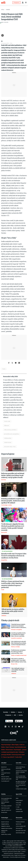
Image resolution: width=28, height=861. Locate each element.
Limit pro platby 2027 (21, 826)
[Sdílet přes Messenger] (15, 363)
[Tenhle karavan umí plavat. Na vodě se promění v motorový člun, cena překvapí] (5, 652)
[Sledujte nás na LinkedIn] (5, 726)
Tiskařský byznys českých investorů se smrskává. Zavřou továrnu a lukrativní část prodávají (18, 626)
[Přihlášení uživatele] (22, 2)
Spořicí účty (18, 824)
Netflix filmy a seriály (6, 834)
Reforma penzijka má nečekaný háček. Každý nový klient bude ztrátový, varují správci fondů (12, 475)
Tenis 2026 (18, 805)
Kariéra (21, 715)
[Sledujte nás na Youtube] (19, 726)
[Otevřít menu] (25, 2)
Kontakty (5, 712)
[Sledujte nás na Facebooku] (12, 726)
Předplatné (8, 715)
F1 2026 (17, 807)
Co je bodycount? (5, 781)
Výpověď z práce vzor (6, 810)
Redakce (13, 712)
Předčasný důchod (20, 821)
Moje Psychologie (6, 744)
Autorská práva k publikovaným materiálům (13, 847)
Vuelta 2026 (18, 757)
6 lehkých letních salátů (21, 789)
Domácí (8, 9)
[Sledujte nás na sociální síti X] (9, 726)
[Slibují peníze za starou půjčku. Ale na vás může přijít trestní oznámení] (14, 600)
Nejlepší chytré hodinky (6, 828)
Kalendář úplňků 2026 (6, 779)
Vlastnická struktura (18, 853)
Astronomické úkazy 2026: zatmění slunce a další (21, 777)
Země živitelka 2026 (20, 832)
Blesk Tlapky (15, 744)
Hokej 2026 (18, 802)
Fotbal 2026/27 (19, 800)
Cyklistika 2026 (19, 811)
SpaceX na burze (5, 821)
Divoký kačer (4, 812)
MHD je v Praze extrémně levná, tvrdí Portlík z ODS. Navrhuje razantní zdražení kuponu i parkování (12, 584)
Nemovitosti (9, 749)
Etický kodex (6, 857)
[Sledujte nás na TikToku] (22, 726)
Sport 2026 (19, 794)
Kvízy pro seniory (5, 776)
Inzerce (20, 712)
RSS (15, 715)
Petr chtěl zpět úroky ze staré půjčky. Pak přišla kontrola (18, 670)
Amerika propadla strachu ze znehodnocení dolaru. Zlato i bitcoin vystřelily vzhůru (18, 634)
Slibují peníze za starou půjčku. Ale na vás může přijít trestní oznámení (13, 611)
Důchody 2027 (19, 828)
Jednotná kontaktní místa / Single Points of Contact (13, 855)
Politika (3, 794)
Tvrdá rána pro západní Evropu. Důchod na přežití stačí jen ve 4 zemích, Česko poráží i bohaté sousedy (12, 527)
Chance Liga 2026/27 (8, 757)
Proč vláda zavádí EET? (6, 805)
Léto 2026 (18, 763)
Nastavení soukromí (8, 853)
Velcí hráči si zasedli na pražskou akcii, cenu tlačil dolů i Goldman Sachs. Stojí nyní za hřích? (18, 660)
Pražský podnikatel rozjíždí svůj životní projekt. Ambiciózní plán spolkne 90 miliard (13, 501)
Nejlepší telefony (5, 824)
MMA (17, 798)
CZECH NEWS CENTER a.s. (20, 841)
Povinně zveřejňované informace (17, 857)
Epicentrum (4, 767)
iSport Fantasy (10, 747)
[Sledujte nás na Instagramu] (15, 726)
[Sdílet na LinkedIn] (19, 363)
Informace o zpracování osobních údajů (11, 851)
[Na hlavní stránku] (3, 2)
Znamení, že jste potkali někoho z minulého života (21, 772)
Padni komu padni (5, 808)
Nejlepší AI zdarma (5, 826)
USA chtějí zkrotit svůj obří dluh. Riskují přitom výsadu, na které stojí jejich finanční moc (19, 643)
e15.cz (2, 9)
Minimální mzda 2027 (21, 830)
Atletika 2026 (19, 809)
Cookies (23, 851)
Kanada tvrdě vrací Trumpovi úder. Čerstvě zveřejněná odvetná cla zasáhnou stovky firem (14, 556)
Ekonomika (19, 817)
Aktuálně (3, 763)
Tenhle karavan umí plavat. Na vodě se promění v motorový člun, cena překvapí (18, 651)
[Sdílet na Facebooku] (9, 363)
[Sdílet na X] (12, 363)
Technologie (4, 817)
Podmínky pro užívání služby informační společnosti (14, 849)
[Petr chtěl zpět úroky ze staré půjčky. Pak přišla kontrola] (6, 671)
